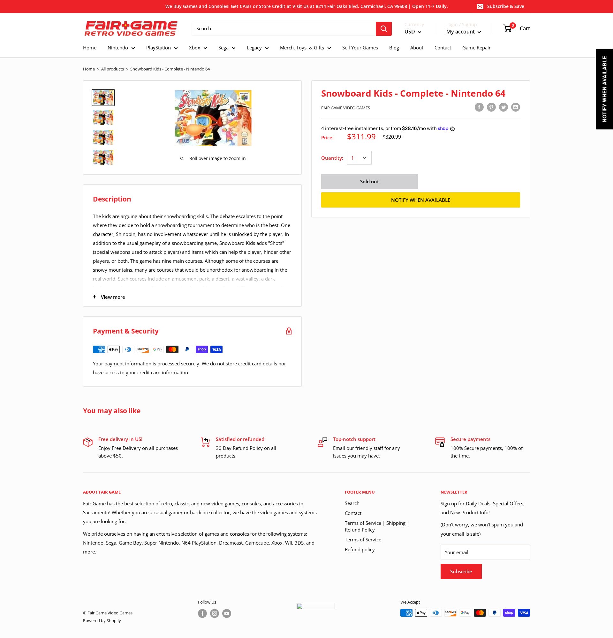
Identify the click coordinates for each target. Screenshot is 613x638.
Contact (353, 513)
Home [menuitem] (89, 47)
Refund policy (360, 549)
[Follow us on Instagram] (214, 613)
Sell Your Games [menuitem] (360, 47)
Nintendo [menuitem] (118, 47)
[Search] (384, 29)
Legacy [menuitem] (254, 47)
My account (461, 31)
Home (89, 69)
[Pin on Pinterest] (491, 107)
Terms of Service (363, 539)
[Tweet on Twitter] (503, 107)
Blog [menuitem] (394, 47)
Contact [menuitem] (443, 47)
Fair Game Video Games (345, 108)
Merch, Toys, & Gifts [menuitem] (302, 47)
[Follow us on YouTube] (226, 613)
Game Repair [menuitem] (476, 47)
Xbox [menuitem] (194, 47)
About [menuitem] (416, 47)
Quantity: (332, 158)
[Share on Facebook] (479, 107)
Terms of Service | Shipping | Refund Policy (377, 526)
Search (352, 503)
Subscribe (461, 571)
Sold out (369, 181)
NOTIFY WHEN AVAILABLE (420, 200)
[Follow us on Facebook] (202, 613)
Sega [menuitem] (223, 47)
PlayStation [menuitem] (158, 47)
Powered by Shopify (102, 620)
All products (112, 69)
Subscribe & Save (505, 6)
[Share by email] (515, 107)
